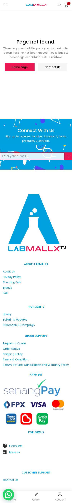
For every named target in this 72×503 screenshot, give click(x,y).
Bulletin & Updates (15, 320)
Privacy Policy (12, 277)
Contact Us (10, 480)
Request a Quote (14, 343)
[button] (66, 5)
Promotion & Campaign (19, 325)
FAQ (5, 293)
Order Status (11, 349)
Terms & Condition (15, 359)
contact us (52, 67)
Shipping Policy (13, 354)
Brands (7, 288)
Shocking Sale (12, 282)
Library (7, 314)
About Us (9, 271)
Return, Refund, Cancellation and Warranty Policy (36, 365)
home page (20, 67)
